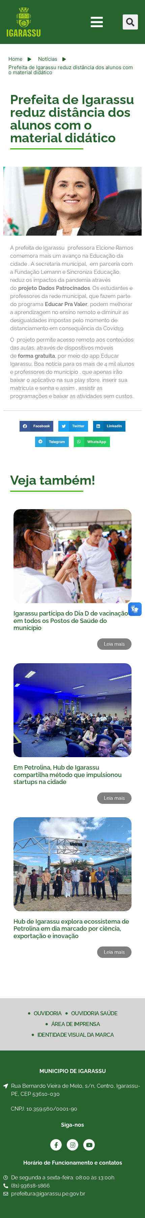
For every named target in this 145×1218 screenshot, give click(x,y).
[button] (130, 22)
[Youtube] (89, 1145)
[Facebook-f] (56, 1145)
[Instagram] (72, 1145)
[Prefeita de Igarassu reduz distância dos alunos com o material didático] (72, 201)
